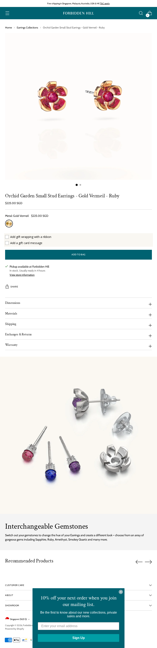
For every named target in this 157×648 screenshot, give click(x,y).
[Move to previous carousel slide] (139, 562)
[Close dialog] (121, 592)
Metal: (17, 216)
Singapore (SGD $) (18, 619)
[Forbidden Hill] (78, 13)
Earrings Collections (27, 27)
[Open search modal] (141, 13)
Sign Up (78, 638)
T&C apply (105, 3)
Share (14, 286)
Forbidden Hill (29, 625)
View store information (22, 274)
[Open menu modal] (7, 13)
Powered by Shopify (14, 628)
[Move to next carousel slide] (148, 561)
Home (8, 27)
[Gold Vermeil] (9, 223)
